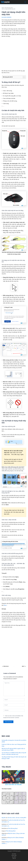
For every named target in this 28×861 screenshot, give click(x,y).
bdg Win (4, 817)
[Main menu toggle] (25, 2)
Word (5, 605)
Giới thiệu (14, 853)
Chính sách (14, 855)
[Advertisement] (14, 54)
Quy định (14, 856)
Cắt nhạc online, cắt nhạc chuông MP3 (16, 817)
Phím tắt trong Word (12, 828)
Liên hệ (14, 858)
